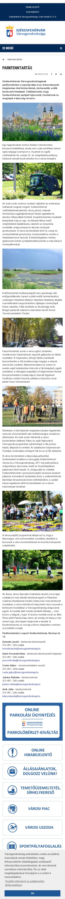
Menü (9, 48)
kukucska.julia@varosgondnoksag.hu (21, 696)
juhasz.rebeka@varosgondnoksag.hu (21, 684)
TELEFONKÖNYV (32, 12)
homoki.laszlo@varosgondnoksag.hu (21, 648)
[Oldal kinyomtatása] (61, 74)
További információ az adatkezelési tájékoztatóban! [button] (24, 883)
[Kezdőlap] (3, 59)
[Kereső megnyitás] (61, 48)
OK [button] (32, 893)
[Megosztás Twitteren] (56, 74)
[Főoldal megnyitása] (27, 32)
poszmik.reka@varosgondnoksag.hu (21, 660)
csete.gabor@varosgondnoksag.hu (20, 672)
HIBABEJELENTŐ (32, 7)
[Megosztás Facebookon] (51, 74)
